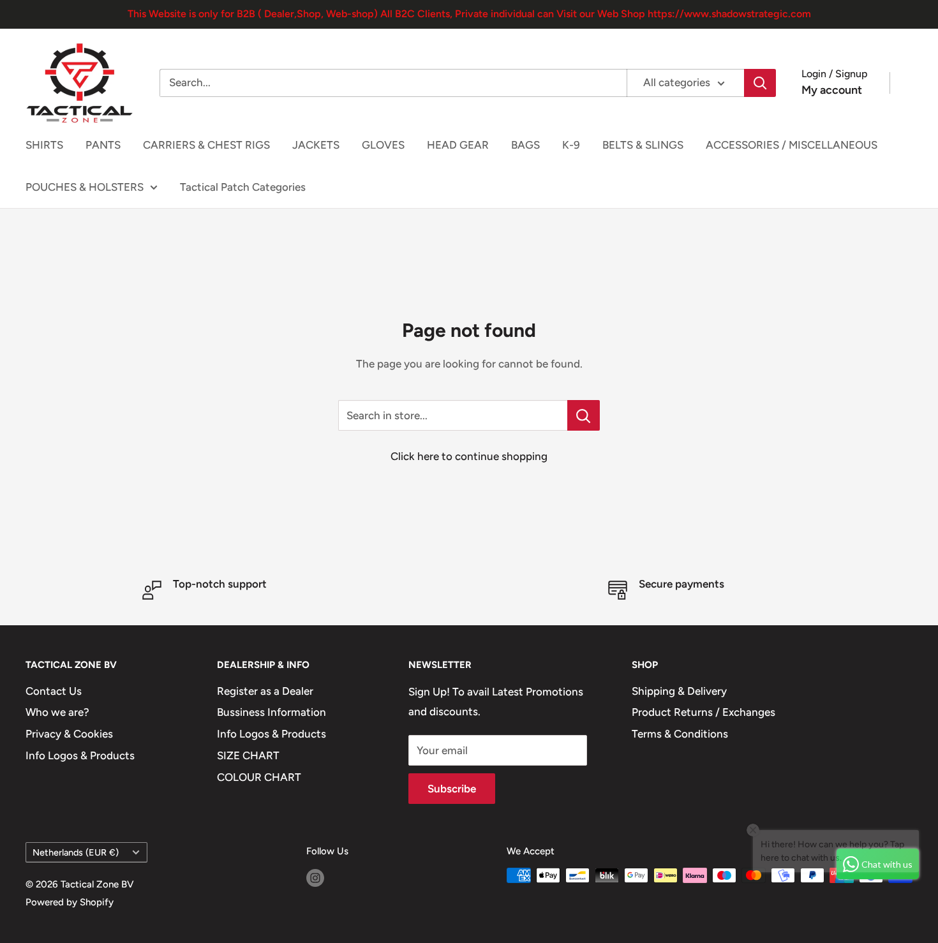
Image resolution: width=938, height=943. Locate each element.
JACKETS (315, 144)
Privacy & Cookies (69, 733)
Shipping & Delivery (679, 691)
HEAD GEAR (458, 144)
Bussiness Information (271, 712)
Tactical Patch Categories (243, 187)
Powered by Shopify (70, 902)
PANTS (103, 144)
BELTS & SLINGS (642, 144)
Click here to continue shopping (469, 456)
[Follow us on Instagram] (315, 877)
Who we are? (57, 712)
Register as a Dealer (265, 691)
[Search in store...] (583, 415)
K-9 (571, 144)
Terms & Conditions (680, 733)
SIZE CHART (248, 755)
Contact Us (54, 691)
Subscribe (452, 788)
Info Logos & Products (80, 755)
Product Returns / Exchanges (703, 712)
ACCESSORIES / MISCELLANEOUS (791, 144)
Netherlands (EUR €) (76, 852)
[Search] (760, 83)
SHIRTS (44, 144)
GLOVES (383, 144)
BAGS (525, 144)
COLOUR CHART (259, 777)
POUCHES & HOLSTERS (85, 187)
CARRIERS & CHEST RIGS (206, 144)
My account (831, 90)
